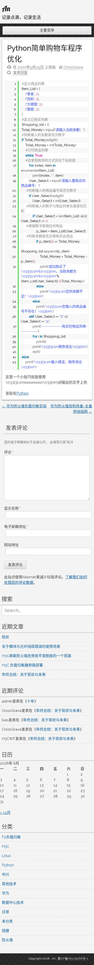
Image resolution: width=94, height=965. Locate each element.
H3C (5, 846)
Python (22, 393)
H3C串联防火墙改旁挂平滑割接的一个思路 (36, 656)
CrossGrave (73, 67)
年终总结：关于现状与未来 (24, 674)
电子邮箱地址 (16, 526)
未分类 (7, 921)
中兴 (5, 874)
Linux (6, 856)
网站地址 (11, 545)
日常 (5, 912)
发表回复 (20, 73)
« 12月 (5, 812)
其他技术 (9, 884)
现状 (5, 637)
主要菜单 (47, 30)
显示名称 (12, 508)
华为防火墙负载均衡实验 (24, 406)
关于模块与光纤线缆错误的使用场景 (31, 646)
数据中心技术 (13, 902)
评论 (8, 452)
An (6, 8)
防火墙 (7, 940)
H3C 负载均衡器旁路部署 (22, 665)
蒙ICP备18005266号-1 (73, 958)
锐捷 (5, 930)
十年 (30, 701)
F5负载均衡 (11, 837)
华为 (5, 893)
